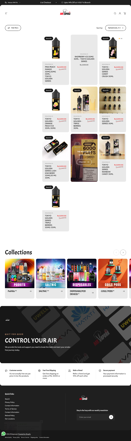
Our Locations (10, 419)
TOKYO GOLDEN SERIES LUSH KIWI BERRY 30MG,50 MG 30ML (50, 172)
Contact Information (12, 406)
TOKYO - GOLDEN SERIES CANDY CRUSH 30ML (107, 71)
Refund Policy (10, 415)
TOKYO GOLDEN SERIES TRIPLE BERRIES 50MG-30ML (50, 222)
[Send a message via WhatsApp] (3, 433)
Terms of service (25, 437)
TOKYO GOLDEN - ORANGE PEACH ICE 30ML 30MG (50, 123)
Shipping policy (34, 437)
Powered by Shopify (24, 434)
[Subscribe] (111, 417)
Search (7, 399)
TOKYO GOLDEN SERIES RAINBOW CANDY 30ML (107, 169)
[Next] (123, 252)
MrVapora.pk (49, 64)
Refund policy (8, 437)
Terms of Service (11, 409)
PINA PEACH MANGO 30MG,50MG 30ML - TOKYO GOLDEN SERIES (50, 74)
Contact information (44, 437)
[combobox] (13, 2)
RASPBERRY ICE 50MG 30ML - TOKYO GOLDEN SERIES (84, 59)
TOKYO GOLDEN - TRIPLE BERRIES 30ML (78, 123)
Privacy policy (16, 437)
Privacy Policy (9, 402)
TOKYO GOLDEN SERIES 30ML (107, 121)
